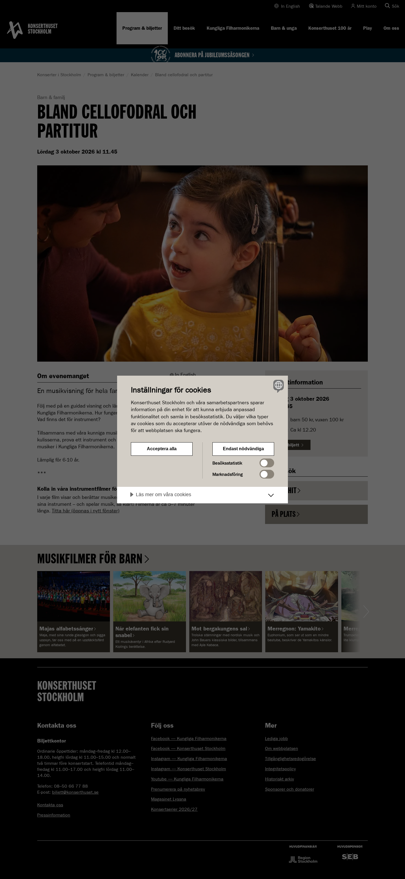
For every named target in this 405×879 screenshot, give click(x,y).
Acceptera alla (162, 448)
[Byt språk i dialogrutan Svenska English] (277, 386)
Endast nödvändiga (243, 448)
